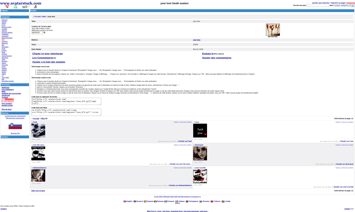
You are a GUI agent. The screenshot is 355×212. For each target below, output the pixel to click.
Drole (3, 48)
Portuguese (193, 201)
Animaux (4, 20)
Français (170, 201)
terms (177, 203)
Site (3, 79)
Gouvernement (7, 56)
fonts (159, 211)
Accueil (37, 16)
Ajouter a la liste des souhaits (48, 62)
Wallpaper (6, 88)
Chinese (216, 201)
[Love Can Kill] (200, 182)
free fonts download (191, 211)
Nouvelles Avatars (8, 81)
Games (4, 50)
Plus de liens (7, 109)
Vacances (5, 57)
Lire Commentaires (42, 57)
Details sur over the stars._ (181, 164)
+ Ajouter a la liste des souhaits (182, 122)
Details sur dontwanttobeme (180, 185)
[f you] (200, 137)
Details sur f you (346, 141)
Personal (5, 65)
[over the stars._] (38, 160)
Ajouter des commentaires (216, 57)
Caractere (5, 36)
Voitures (4, 30)
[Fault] (38, 137)
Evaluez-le (208, 53)
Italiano (181, 201)
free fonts (166, 211)
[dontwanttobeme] (38, 181)
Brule (3, 52)
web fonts (203, 211)
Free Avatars (7, 104)
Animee (4, 21)
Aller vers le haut (38, 191)
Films (3, 59)
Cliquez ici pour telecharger (47, 53)
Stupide (4, 68)
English (129, 201)
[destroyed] (200, 160)
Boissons (5, 43)
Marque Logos (6, 27)
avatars (4, 209)
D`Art (3, 25)
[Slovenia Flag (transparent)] (15, 116)
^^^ (352, 209)
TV (3, 75)
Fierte (4, 66)
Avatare (5, 97)
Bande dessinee (7, 38)
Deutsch (139, 201)
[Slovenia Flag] (15, 132)
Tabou (4, 74)
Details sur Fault (185, 141)
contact (347, 209)
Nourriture (5, 47)
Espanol (149, 201)
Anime (4, 23)
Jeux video (5, 77)
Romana (160, 201)
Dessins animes (7, 32)
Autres (4, 63)
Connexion (351, 3)
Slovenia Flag (15, 133)
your (195, 40)
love (198, 40)
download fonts (177, 211)
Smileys (4, 70)
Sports (4, 72)
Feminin (4, 54)
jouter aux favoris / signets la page (328, 3)
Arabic (228, 201)
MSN (3, 91)
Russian (205, 201)
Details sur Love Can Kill (343, 187)
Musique (4, 61)
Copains (4, 29)
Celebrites (5, 34)
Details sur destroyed (344, 164)
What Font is (151, 211)
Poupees (5, 41)
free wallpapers (8, 90)
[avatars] (21, 7)
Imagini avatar (7, 105)
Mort (3, 39)
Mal (3, 45)
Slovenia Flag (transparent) (15, 118)
